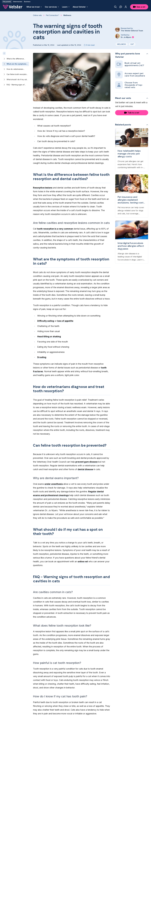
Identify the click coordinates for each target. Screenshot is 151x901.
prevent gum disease (86, 462)
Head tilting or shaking (49, 336)
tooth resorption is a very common (55, 228)
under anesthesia (53, 484)
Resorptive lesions (42, 187)
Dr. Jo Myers (126, 37)
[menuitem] (34, 6)
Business (27, 1)
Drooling (41, 357)
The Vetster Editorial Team (132, 31)
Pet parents (7, 1)
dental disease (85, 469)
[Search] (115, 6)
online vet (83, 561)
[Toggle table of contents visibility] (4, 53)
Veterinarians (17, 1)
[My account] (125, 6)
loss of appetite (65, 321)
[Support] (120, 6)
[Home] (13, 7)
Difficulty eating (45, 321)
